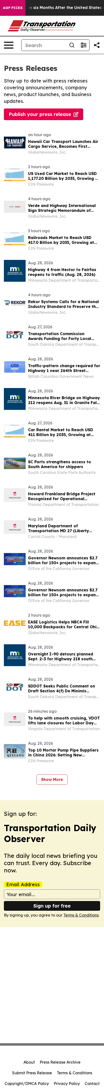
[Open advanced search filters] (83, 45)
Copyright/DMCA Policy (27, 1083)
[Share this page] (96, 45)
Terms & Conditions (81, 915)
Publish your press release (40, 114)
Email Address (23, 884)
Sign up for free (52, 906)
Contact (92, 1083)
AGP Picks (12, 8)
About (29, 1062)
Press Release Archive (60, 1062)
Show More (52, 779)
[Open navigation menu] (9, 45)
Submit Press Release (32, 1072)
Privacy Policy (67, 1083)
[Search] (72, 45)
